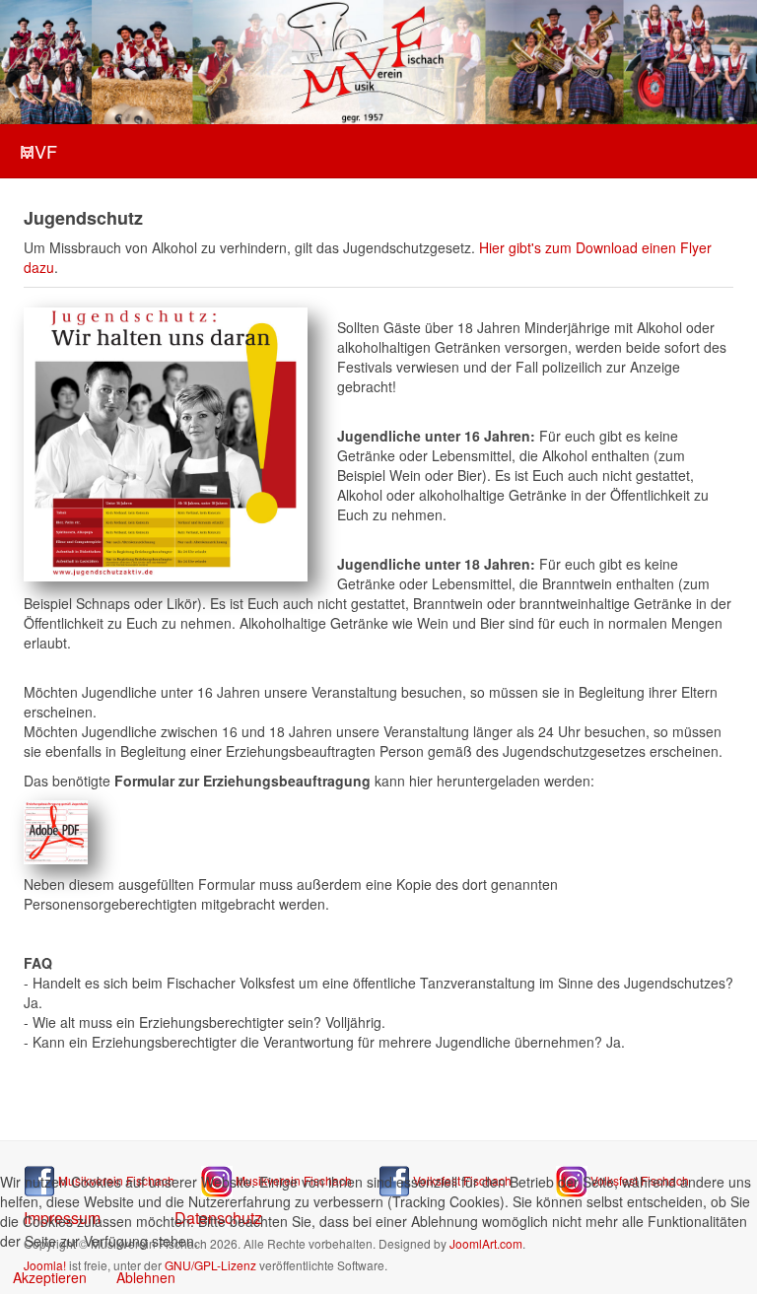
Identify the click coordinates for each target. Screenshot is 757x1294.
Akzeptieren (50, 1277)
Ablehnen (145, 1277)
